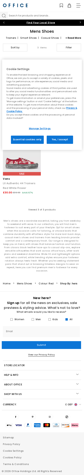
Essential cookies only (27, 139)
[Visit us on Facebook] (16, 416)
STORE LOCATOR (14, 365)
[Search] (4, 15)
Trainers (11, 38)
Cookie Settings (13, 450)
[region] (42, 104)
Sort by (15, 47)
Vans (6, 178)
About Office (13, 384)
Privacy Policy (11, 444)
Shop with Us (13, 394)
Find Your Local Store (41, 22)
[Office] (16, 5)
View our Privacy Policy (41, 354)
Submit (41, 345)
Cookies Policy (12, 457)
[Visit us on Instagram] (50, 416)
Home (6, 283)
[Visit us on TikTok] (67, 416)
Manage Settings (40, 128)
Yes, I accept (60, 139)
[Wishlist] (59, 5)
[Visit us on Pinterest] (33, 416)
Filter (69, 47)
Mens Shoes (24, 283)
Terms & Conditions (16, 464)
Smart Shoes (28, 38)
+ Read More (73, 38)
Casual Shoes (50, 38)
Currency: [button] (37, 404)
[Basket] (67, 5)
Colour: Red (46, 283)
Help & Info (11, 375)
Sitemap (8, 437)
